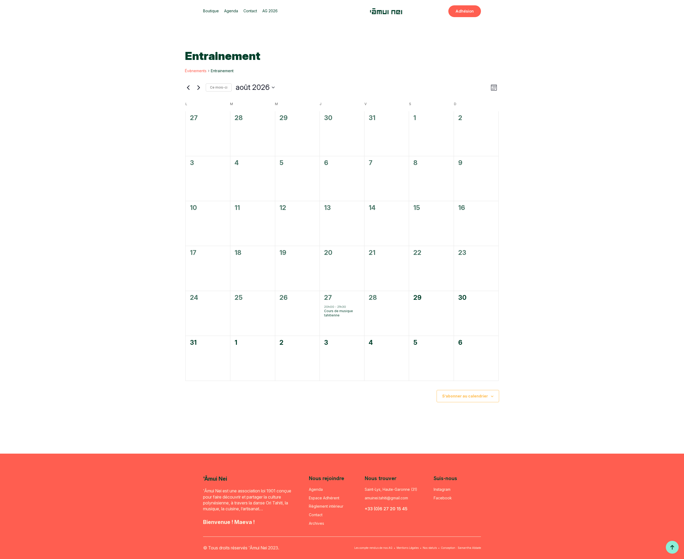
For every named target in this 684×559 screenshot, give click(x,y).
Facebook (443, 498)
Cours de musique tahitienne (338, 313)
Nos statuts (430, 547)
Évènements (196, 70)
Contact (250, 11)
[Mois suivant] (198, 87)
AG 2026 (270, 11)
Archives (316, 523)
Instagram (442, 489)
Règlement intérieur (326, 506)
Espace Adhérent (324, 498)
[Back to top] (672, 547)
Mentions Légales (408, 547)
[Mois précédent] (188, 87)
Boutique (211, 11)
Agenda (231, 11)
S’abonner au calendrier (465, 396)
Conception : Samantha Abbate (461, 547)
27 (328, 297)
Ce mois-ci (218, 87)
